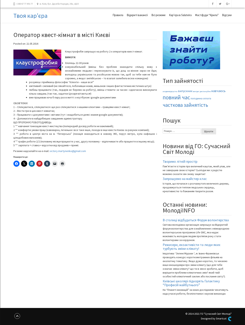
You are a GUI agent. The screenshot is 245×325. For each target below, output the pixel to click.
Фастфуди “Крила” (207, 15)
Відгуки (227, 15)
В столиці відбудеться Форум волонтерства (196, 220)
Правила (118, 15)
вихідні (196, 91)
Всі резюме (158, 15)
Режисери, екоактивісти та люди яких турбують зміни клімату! (191, 247)
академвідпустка (170, 91)
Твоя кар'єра (30, 16)
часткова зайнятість (185, 105)
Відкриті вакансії (137, 15)
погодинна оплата (201, 98)
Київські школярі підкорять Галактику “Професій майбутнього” (191, 283)
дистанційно (205, 91)
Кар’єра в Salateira (180, 15)
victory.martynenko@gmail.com (68, 151)
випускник (185, 91)
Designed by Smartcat (214, 318)
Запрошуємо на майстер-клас (185, 178)
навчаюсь (218, 91)
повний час (176, 97)
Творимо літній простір (180, 161)
